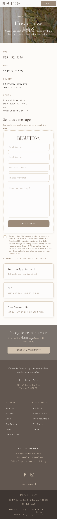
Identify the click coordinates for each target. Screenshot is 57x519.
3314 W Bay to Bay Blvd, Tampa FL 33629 (28, 500)
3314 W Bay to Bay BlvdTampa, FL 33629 (28, 386)
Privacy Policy (14, 253)
